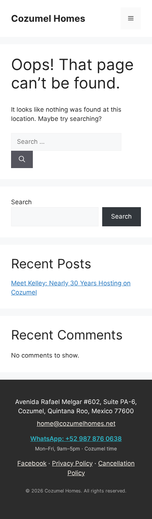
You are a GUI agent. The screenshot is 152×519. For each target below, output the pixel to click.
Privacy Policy (72, 463)
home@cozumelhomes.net (76, 423)
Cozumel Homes (48, 18)
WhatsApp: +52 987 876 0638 (76, 438)
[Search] (22, 159)
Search (21, 202)
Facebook (31, 463)
